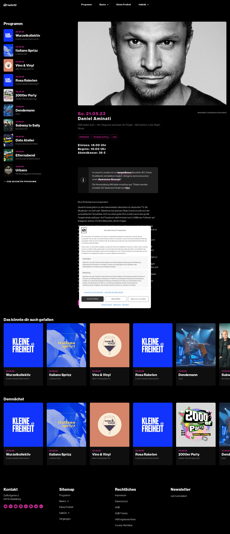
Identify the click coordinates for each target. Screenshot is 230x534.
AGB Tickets (121, 513)
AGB (117, 507)
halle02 (142, 4)
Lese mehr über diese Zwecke (113, 292)
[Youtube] (16, 506)
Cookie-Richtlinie (106, 304)
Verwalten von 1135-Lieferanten (93, 292)
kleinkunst (84, 137)
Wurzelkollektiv (18, 375)
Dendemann (188, 375)
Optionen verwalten (138, 299)
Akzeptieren (92, 299)
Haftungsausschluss (125, 519)
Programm (86, 4)
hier (128, 187)
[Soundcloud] (36, 506)
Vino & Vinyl (101, 375)
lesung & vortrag (100, 137)
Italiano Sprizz (60, 375)
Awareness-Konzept (109, 179)
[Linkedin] (21, 506)
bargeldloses (125, 172)
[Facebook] (5, 506)
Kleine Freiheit (123, 4)
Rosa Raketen (146, 375)
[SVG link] (10, 5)
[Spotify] (31, 506)
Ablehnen (115, 299)
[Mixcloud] (41, 506)
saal (114, 137)
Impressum (125, 304)
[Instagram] (11, 506)
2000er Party (188, 454)
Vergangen (65, 518)
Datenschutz (117, 304)
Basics (103, 4)
